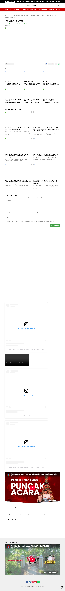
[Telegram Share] (56, 64)
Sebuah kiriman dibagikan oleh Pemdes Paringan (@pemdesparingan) (26, 349)
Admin (6, 24)
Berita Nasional (19, 23)
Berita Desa (12, 23)
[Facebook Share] (46, 64)
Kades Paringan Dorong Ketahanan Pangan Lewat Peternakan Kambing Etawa (12, 83)
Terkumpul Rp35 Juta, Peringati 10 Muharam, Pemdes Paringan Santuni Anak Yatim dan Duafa (32, 101)
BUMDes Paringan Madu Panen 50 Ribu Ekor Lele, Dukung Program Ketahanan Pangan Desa (31, 1)
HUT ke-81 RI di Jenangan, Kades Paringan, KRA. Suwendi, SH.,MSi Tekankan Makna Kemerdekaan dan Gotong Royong (32, 83)
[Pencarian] (59, 5)
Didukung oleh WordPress (27, 586)
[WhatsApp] (38, 582)
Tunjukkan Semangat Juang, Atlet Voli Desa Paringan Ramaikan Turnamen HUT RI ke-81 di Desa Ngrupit (51, 83)
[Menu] (6, 5)
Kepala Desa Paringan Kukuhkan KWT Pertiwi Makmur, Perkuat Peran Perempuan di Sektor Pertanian (51, 101)
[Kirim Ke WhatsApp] (59, 64)
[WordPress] (30, 582)
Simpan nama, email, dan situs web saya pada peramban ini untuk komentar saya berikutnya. (30, 221)
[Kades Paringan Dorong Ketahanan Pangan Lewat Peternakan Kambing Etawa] (13, 75)
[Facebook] (27, 582)
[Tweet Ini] (49, 64)
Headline (26, 23)
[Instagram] (32, 582)
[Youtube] (35, 582)
